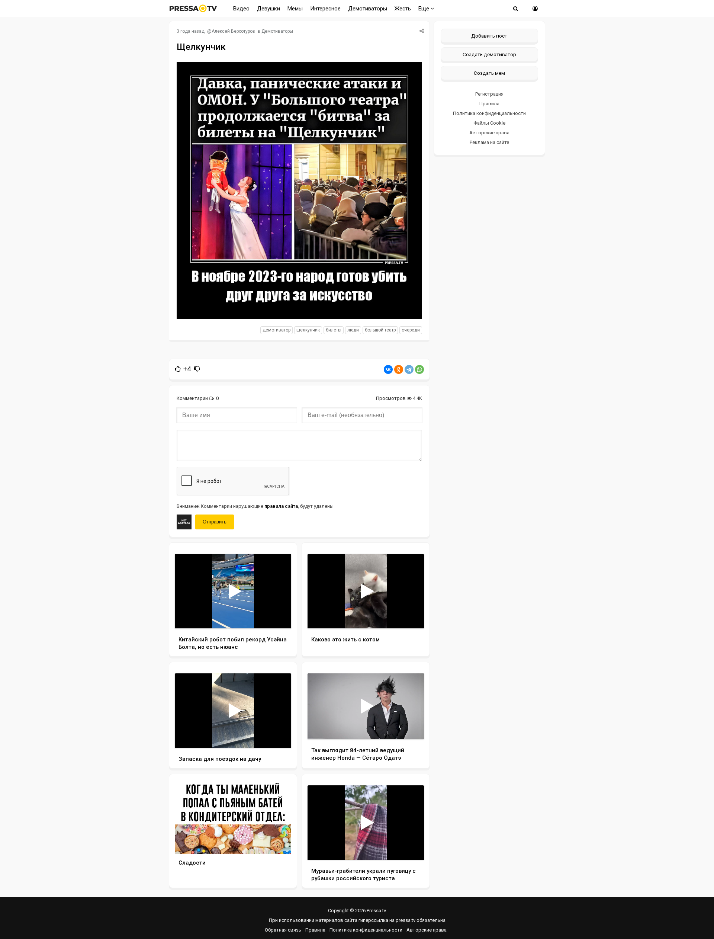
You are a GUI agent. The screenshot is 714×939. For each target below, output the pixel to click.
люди (353, 330)
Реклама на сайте (489, 142)
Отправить (214, 522)
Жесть (403, 8)
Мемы (295, 8)
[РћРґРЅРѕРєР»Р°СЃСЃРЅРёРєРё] (398, 369)
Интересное (325, 8)
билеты (333, 330)
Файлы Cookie (489, 123)
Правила (489, 103)
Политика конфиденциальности (489, 113)
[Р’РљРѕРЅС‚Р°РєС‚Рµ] (388, 369)
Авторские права (489, 132)
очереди (411, 330)
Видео (241, 8)
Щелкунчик (308, 330)
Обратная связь (283, 930)
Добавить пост (489, 36)
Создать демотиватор (489, 54)
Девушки (268, 8)
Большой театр (380, 330)
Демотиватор (276, 330)
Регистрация (489, 94)
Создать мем (489, 73)
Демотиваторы (367, 8)
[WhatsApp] (419, 369)
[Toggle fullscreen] (277, 615)
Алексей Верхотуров (233, 31)
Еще (424, 8)
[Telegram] (409, 369)
